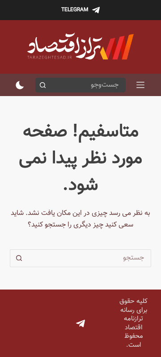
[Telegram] (80, 323)
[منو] (140, 85)
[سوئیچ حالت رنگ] (19, 85)
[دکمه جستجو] (42, 85)
